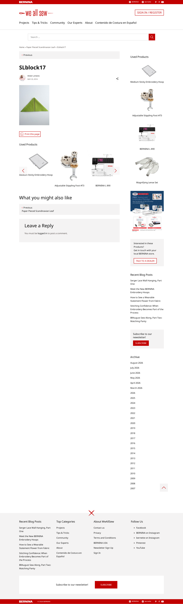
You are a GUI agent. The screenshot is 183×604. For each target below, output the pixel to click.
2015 (132, 448)
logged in (42, 233)
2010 (132, 473)
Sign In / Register (149, 12)
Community (57, 22)
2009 (132, 478)
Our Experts (75, 22)
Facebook (141, 527)
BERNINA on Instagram (148, 532)
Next (116, 171)
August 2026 (136, 362)
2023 (132, 408)
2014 (132, 453)
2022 (132, 413)
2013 (132, 458)
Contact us (99, 527)
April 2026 (135, 382)
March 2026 (136, 387)
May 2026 (135, 377)
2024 (132, 402)
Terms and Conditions (105, 537)
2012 (132, 463)
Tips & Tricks (40, 22)
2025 (132, 398)
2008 (132, 483)
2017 (132, 438)
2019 (132, 428)
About (89, 22)
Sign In (97, 552)
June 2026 (135, 372)
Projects (24, 22)
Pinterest (140, 542)
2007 (132, 488)
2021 (132, 418)
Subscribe (141, 343)
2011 (132, 468)
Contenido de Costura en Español (116, 22)
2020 (132, 423)
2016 (132, 443)
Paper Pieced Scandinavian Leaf (40, 47)
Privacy (97, 532)
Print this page (32, 134)
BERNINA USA (100, 542)
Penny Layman (33, 76)
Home (21, 47)
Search (152, 37)
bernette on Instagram (147, 537)
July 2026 (134, 367)
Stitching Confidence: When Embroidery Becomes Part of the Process (146, 309)
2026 (132, 392)
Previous (27, 55)
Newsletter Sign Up (103, 547)
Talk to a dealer (145, 260)
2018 (132, 433)
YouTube (140, 547)
